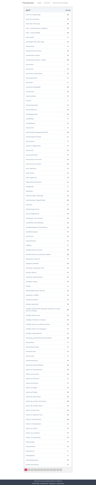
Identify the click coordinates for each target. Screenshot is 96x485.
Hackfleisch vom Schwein (34, 218)
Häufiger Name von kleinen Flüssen (38, 324)
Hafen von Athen (32, 428)
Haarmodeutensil (32, 105)
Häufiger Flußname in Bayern (36, 320)
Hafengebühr (30, 455)
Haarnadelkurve (31, 110)
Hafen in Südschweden (34, 419)
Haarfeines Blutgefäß (33, 87)
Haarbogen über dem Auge (35, 42)
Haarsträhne (30, 141)
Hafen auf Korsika (32, 383)
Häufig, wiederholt (32, 304)
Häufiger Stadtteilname (34, 333)
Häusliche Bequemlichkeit (35, 365)
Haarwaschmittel (32, 155)
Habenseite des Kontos (34, 182)
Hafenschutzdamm (32, 464)
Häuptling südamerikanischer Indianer (39, 338)
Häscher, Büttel (31, 272)
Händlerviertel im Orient (34, 250)
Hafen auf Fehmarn (33, 379)
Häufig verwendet (32, 300)
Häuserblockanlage (32, 347)
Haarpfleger (30, 119)
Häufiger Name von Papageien (36, 329)
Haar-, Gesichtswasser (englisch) (37, 28)
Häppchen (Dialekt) (32, 263)
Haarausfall (30, 37)
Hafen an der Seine (32, 374)
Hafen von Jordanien (33, 433)
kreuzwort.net (44, 483)
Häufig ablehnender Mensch (35, 291)
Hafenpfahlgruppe (32, 460)
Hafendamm (30, 451)
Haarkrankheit (31, 96)
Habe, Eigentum (31, 177)
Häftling (29, 245)
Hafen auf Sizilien (32, 392)
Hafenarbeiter (31, 446)
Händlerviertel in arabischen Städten (38, 254)
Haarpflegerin (31, 123)
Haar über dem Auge (33, 24)
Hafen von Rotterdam (33, 437)
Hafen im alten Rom (33, 410)
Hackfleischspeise (32, 232)
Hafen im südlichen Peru (34, 415)
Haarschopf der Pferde (33, 137)
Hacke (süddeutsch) (33, 214)
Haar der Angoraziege (33, 15)
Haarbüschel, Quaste (33, 55)
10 (54, 469)
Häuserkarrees (31, 351)
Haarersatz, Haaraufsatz (34, 73)
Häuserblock (30, 342)
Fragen (39, 3)
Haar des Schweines (33, 19)
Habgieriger (30, 186)
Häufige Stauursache (33, 315)
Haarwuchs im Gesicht (33, 164)
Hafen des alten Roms (33, 397)
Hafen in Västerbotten (33, 424)
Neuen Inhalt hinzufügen (60, 3)
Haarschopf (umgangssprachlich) (37, 132)
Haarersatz (30, 69)
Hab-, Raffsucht (31, 168)
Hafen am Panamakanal (34, 369)
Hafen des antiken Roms (34, 406)
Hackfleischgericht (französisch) (37, 227)
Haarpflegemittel (32, 114)
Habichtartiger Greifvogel (34, 196)
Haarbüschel (30, 46)
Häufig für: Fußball (32, 295)
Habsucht (29, 205)
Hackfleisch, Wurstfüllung (35, 223)
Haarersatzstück (31, 78)
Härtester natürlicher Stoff (35, 268)
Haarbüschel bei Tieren (34, 51)
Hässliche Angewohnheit (34, 277)
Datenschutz (60, 483)
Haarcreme (30, 64)
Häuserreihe (30, 356)
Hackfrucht (30, 236)
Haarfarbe (29, 82)
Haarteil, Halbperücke (33, 146)
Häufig (28, 286)
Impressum (52, 483)
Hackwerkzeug (31, 241)
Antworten (47, 3)
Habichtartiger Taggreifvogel (36, 200)
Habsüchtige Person (33, 209)
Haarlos (28, 100)
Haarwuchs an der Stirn (34, 159)
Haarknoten (30, 91)
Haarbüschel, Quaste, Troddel (36, 60)
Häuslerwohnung (32, 360)
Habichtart (30, 191)
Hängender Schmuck (33, 259)
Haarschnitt (30, 128)
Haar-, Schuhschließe (33, 33)
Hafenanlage (30, 442)
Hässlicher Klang (31, 281)
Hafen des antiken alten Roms (36, 401)
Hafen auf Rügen (32, 388)
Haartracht (30, 150)
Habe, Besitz (30, 173)
